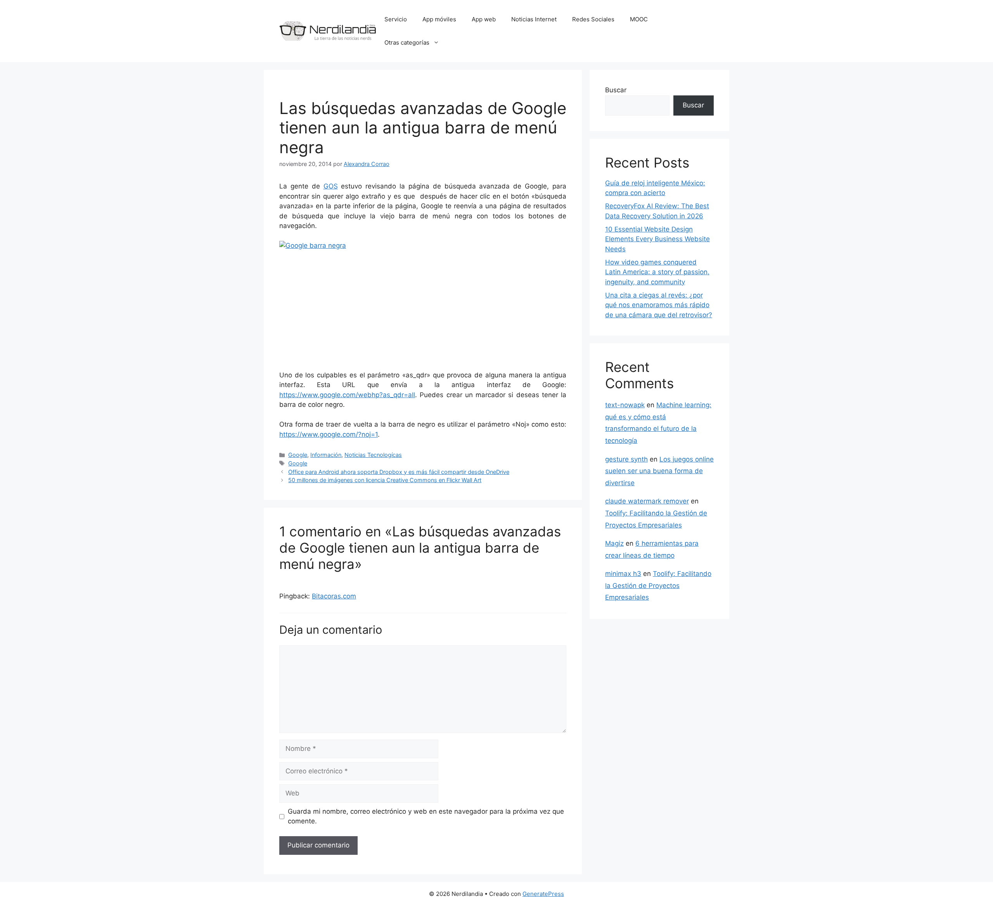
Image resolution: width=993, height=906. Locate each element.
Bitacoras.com (334, 596)
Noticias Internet (534, 19)
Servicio (395, 19)
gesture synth (626, 459)
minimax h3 (623, 573)
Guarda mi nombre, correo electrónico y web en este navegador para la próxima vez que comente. (426, 816)
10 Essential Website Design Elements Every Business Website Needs (657, 239)
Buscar (615, 90)
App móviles (439, 19)
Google (297, 454)
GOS (331, 186)
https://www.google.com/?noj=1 (328, 434)
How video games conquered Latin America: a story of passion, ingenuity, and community (657, 272)
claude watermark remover (647, 501)
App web (484, 19)
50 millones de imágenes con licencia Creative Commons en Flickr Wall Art (384, 480)
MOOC (639, 19)
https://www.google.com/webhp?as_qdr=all (347, 395)
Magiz (614, 543)
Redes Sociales (593, 19)
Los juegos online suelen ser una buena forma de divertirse (659, 471)
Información (325, 454)
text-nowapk (625, 405)
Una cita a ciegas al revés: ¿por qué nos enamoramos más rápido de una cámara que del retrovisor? (658, 305)
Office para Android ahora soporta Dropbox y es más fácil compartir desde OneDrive (398, 472)
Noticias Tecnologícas (373, 454)
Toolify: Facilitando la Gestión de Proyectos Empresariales (658, 585)
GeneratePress (543, 893)
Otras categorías (406, 42)
